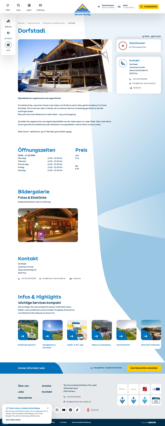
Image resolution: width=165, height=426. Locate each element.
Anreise (46, 386)
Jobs (21, 392)
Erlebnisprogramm (27, 345)
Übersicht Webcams (150, 345)
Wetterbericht (123, 345)
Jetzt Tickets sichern (13, 420)
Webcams (8, 26)
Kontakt (47, 392)
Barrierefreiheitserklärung (81, 422)
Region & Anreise (34, 23)
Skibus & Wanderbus (101, 345)
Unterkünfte (150, 6)
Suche (18, 10)
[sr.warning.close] (48, 408)
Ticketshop (40, 10)
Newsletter (25, 398)
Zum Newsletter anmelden (144, 368)
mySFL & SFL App (75, 345)
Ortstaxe (63, 422)
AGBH (53, 422)
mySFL (29, 10)
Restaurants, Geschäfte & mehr (54, 23)
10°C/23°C (8, 38)
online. (69, 132)
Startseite (21, 23)
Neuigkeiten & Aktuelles (49, 346)
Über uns (23, 386)
